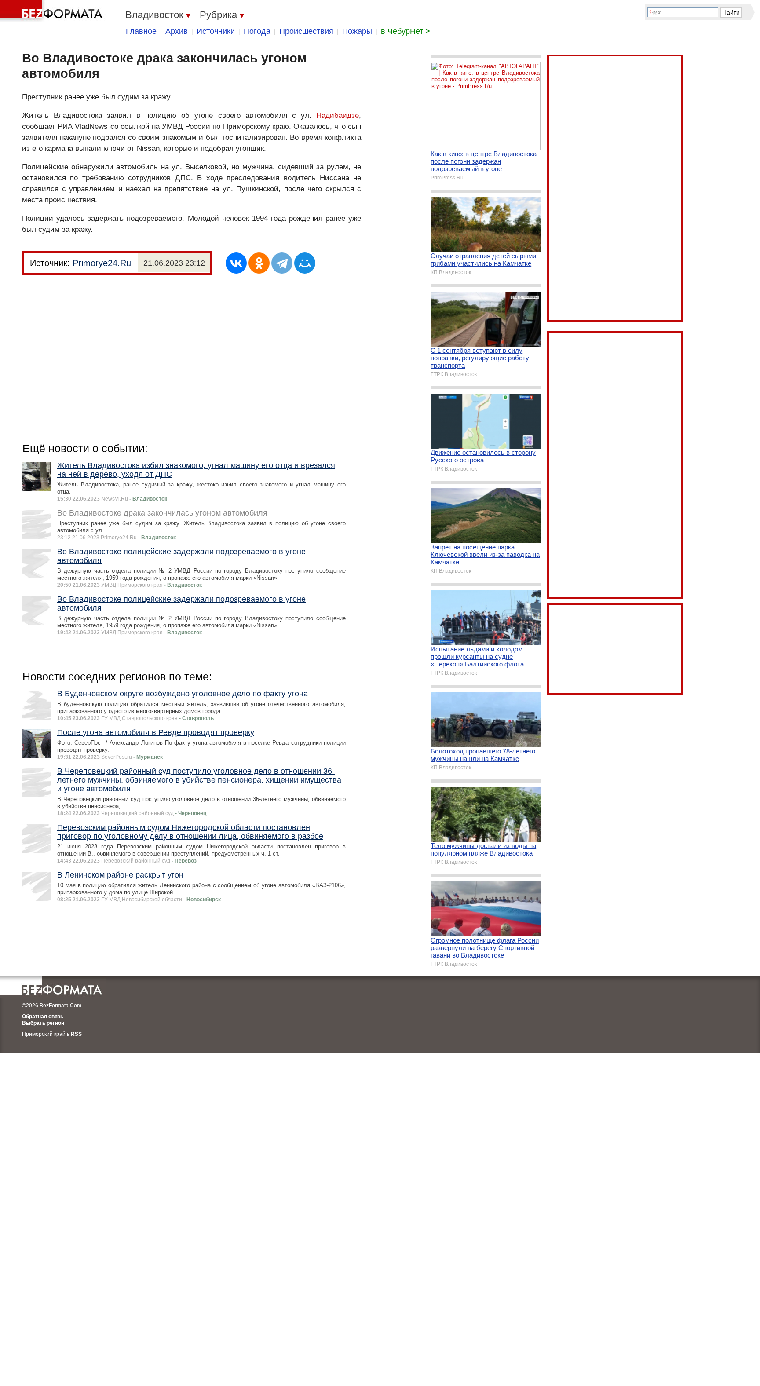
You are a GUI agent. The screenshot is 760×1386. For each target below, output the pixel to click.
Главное (141, 31)
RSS (76, 1034)
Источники (216, 31)
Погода (257, 31)
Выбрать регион (43, 1023)
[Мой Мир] (304, 263)
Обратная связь (42, 1016)
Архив (176, 31)
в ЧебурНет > (405, 31)
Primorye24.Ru (102, 263)
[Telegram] (281, 263)
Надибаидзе (337, 115)
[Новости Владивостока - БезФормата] (53, 11)
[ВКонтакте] (236, 263)
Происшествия (306, 31)
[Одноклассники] (259, 263)
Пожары (357, 31)
